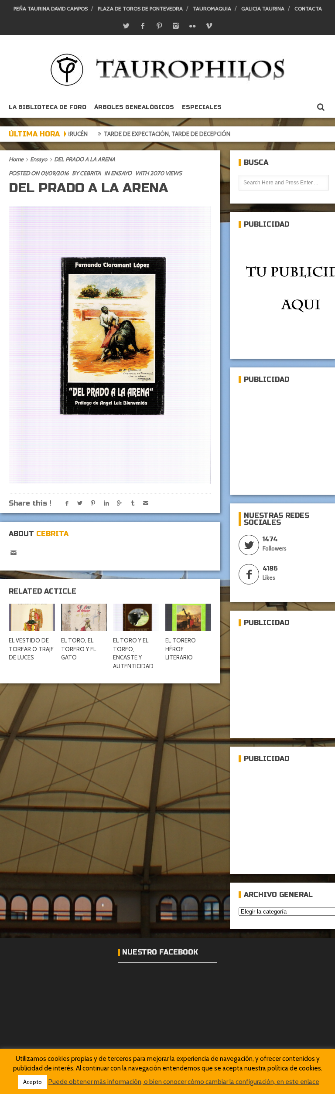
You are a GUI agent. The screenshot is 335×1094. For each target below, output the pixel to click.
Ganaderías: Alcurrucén (251, 133)
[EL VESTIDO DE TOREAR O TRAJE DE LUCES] (32, 618)
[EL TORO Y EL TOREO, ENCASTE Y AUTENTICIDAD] (136, 618)
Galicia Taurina (262, 8)
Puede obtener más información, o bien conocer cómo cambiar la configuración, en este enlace (183, 1082)
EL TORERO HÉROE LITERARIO (180, 649)
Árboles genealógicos (134, 107)
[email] (13, 552)
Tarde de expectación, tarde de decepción (136, 133)
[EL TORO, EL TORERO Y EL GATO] (84, 618)
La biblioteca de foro (47, 107)
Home (16, 159)
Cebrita (90, 173)
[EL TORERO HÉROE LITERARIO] (188, 618)
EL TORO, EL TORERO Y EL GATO (78, 649)
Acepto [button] (32, 1081)
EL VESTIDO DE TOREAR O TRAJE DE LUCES (31, 649)
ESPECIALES (202, 107)
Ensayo (38, 159)
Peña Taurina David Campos (51, 8)
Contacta (308, 8)
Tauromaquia (212, 8)
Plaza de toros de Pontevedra (140, 8)
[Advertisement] (287, 435)
